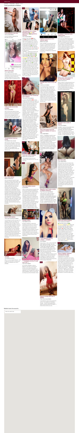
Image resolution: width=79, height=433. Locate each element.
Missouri (17, 3)
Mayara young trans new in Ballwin (47, 297)
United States (12, 3)
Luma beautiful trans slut (11, 33)
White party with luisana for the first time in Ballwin (65, 78)
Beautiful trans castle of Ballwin (64, 123)
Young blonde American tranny (11, 138)
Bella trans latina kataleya (65, 220)
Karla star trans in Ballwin (29, 155)
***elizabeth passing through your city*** (30, 261)
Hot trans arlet (62, 159)
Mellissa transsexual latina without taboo (47, 39)
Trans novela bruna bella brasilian (11, 107)
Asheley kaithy (26, 220)
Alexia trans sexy (9, 70)
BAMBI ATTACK (7, 1)
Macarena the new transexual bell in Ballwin (30, 96)
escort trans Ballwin (10, 217)
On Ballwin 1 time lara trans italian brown (65, 34)
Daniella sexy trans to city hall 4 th (48, 83)
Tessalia (7, 256)
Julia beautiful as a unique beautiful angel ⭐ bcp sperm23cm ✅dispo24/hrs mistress (29, 33)
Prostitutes (6, 3)
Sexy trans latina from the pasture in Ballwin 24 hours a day (48, 131)
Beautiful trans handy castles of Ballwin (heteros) (48, 190)
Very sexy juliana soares (28, 186)
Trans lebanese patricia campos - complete (46, 239)
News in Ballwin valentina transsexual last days (64, 254)
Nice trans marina (9, 177)
